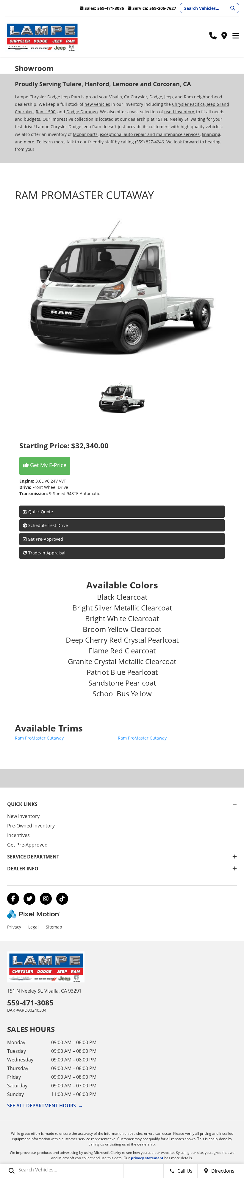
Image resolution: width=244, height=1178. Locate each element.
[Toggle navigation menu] (235, 36)
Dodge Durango (82, 111)
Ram (188, 97)
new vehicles (97, 104)
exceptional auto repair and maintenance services (150, 134)
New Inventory (23, 816)
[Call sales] (212, 36)
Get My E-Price (47, 465)
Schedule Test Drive (47, 525)
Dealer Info (22, 868)
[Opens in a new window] (13, 899)
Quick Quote (40, 511)
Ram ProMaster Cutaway (39, 738)
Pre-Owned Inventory (31, 825)
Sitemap (54, 927)
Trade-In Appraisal (46, 553)
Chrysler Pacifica (188, 104)
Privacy (14, 927)
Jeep (168, 97)
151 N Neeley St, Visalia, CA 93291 (44, 991)
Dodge (155, 97)
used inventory (179, 111)
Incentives (18, 835)
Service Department (33, 856)
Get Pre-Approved (45, 539)
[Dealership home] (42, 37)
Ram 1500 (45, 111)
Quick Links (22, 804)
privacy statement (147, 1157)
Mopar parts (85, 134)
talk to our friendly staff (90, 142)
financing (211, 134)
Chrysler (139, 97)
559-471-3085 (30, 1003)
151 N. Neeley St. (173, 119)
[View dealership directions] (224, 36)
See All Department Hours (45, 1105)
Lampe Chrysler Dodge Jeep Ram (47, 97)
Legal (33, 927)
